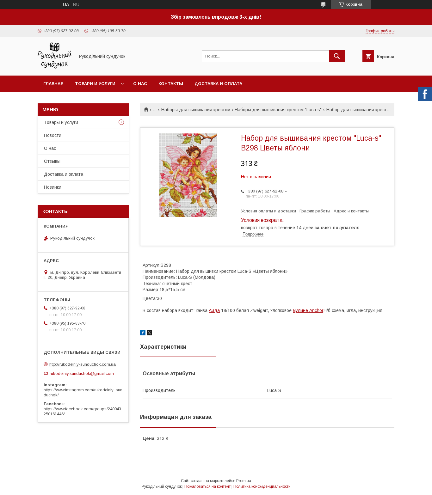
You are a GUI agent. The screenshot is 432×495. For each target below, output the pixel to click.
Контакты (170, 83)
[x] (149, 333)
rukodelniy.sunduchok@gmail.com (82, 373)
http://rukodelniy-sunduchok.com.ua (82, 364)
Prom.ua (243, 481)
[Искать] (337, 56)
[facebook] (142, 333)
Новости (52, 135)
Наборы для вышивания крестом (195, 109)
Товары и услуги (61, 122)
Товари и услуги (95, 83)
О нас (140, 83)
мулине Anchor (308, 310)
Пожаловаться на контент (207, 486)
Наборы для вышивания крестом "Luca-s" (278, 109)
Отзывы (52, 161)
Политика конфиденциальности (262, 486)
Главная (53, 83)
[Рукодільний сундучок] (54, 67)
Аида (214, 310)
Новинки (52, 187)
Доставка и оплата (218, 83)
